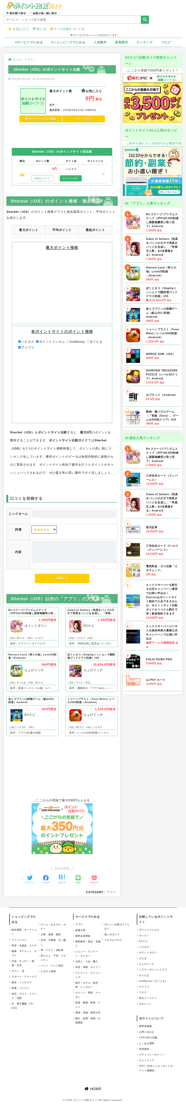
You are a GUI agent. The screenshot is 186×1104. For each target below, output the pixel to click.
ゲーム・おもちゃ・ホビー (53, 926)
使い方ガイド (112, 934)
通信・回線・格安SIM (87, 1012)
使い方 (41, 29)
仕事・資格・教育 (51, 934)
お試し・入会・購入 (86, 961)
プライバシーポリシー (151, 1054)
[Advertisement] (62, 133)
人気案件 (100, 42)
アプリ (111, 892)
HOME (95, 1089)
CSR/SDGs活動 (148, 1037)
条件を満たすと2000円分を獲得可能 (155, 143)
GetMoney (77, 341)
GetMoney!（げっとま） (153, 981)
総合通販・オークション (24, 931)
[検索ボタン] (145, 20)
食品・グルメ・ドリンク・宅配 (24, 995)
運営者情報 (145, 1026)
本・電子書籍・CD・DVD (23, 1005)
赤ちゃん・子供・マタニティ (53, 957)
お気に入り (21, 29)
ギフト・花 (18, 971)
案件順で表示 (18, 13)
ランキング (144, 42)
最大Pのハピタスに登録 (40, 118)
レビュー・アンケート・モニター (86, 953)
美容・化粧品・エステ (24, 945)
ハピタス (27, 341)
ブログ (166, 42)
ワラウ (143, 992)
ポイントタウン (148, 952)
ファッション (19, 939)
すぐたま (96, 341)
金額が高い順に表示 (45, 13)
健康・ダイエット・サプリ (24, 953)
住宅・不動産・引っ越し (53, 942)
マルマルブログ (113, 940)
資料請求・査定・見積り (88, 943)
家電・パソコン (20, 988)
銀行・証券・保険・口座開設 (88, 1020)
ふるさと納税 (48, 971)
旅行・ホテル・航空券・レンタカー (86, 984)
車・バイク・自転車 (52, 950)
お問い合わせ (146, 1032)
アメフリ (27, 347)
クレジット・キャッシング (88, 975)
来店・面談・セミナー (88, 967)
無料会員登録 (82, 936)
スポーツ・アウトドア (24, 976)
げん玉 (143, 958)
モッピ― (144, 935)
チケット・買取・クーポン (88, 994)
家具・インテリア (22, 982)
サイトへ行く (83, 118)
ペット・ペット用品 (52, 965)
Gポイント (145, 1003)
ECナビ (143, 941)
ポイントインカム (52, 341)
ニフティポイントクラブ (153, 969)
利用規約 (144, 1049)
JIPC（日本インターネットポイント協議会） (156, 1068)
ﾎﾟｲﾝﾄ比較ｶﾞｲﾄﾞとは (69, 29)
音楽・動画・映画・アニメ (88, 1004)
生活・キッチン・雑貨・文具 (23, 963)
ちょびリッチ (146, 964)
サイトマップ (146, 1060)
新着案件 (121, 42)
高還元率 (80, 930)
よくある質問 (146, 1043)
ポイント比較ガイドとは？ (117, 926)
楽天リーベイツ (148, 998)
